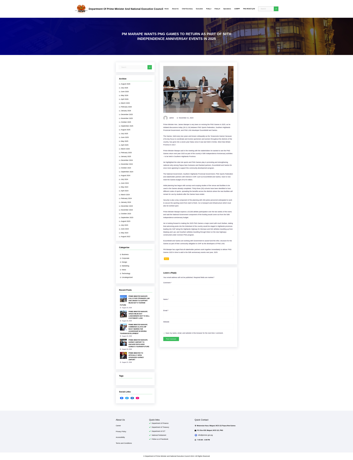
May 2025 (124, 141)
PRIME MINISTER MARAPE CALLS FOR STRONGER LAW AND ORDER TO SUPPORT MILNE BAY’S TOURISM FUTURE (135, 300)
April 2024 (124, 191)
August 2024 (125, 175)
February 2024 (126, 198)
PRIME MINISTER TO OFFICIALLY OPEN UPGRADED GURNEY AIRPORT (136, 356)
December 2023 (127, 206)
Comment (167, 283)
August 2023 (125, 221)
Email (166, 310)
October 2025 (126, 122)
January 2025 (126, 156)
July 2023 (124, 225)
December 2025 (127, 114)
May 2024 (124, 187)
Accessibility (120, 437)
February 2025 (126, 153)
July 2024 (124, 179)
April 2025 (124, 145)
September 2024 (127, 172)
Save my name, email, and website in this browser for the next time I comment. (194, 333)
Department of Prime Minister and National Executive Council (126, 8)
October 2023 (126, 214)
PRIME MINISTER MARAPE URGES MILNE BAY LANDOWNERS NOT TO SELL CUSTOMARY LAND (139, 315)
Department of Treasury (160, 427)
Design (124, 262)
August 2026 (125, 84)
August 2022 (125, 236)
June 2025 (125, 137)
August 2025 (125, 130)
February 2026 (126, 107)
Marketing (125, 266)
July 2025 (124, 133)
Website (166, 322)
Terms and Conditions (124, 443)
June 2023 (125, 229)
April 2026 (124, 99)
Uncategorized (127, 277)
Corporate (125, 258)
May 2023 (124, 233)
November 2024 (127, 164)
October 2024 (126, 168)
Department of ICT (158, 431)
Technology (126, 273)
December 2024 (127, 160)
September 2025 (127, 126)
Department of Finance (160, 423)
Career (118, 426)
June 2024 (125, 183)
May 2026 (124, 95)
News (124, 270)
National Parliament (159, 435)
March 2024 (125, 195)
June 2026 (125, 91)
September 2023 (127, 217)
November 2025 (127, 118)
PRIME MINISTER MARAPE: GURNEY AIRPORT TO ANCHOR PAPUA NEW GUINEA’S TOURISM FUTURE (139, 343)
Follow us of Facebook (160, 439)
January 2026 (126, 111)
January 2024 (126, 202)
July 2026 (124, 88)
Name (166, 299)
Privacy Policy (121, 431)
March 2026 (125, 103)
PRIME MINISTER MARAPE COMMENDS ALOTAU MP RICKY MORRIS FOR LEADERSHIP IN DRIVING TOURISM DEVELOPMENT (134, 329)
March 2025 (125, 149)
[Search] (276, 9)
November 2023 (127, 210)
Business (125, 254)
